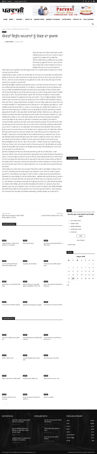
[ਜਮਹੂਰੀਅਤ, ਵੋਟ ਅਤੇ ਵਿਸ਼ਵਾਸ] (32, 255)
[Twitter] (91, 1)
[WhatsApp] (29, 47)
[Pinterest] (24, 47)
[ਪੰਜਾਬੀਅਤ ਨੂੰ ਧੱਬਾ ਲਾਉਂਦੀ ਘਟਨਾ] (32, 370)
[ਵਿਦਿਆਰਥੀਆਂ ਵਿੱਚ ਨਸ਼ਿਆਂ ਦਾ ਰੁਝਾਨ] (38, 431)
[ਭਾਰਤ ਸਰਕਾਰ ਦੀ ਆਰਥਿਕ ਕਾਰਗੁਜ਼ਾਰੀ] (11, 296)
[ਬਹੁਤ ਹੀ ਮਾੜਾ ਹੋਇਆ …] (53, 388)
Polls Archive (71, 244)
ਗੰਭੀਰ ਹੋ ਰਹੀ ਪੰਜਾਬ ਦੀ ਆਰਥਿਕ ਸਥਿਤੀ (11, 378)
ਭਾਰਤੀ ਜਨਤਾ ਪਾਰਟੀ (76, 229)
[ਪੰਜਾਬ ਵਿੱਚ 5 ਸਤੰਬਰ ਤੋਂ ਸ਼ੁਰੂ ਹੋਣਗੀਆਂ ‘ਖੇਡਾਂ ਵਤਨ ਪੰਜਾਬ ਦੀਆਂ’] (6, 422)
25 (73, 278)
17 (69, 275)
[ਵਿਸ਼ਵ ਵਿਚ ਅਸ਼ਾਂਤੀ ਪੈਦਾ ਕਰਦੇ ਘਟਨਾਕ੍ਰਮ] (11, 388)
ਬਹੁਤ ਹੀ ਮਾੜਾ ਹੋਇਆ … (49, 397)
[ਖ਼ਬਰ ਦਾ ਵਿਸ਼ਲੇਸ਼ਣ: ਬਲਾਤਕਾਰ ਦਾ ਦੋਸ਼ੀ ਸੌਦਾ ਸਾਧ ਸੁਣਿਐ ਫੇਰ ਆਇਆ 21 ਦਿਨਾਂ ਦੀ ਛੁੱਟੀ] (6, 431)
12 (77, 271)
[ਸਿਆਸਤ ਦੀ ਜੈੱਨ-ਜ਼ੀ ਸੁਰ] (32, 234)
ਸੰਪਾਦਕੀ (8, 29)
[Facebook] (83, 1)
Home (3, 29)
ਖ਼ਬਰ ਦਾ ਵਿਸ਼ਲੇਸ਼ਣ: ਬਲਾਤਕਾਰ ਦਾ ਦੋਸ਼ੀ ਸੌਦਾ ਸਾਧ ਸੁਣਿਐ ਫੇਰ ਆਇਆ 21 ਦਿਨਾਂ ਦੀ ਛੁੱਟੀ (20, 430)
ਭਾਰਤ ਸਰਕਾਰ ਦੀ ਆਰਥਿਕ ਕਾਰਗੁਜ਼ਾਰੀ (11, 305)
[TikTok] (89, 1)
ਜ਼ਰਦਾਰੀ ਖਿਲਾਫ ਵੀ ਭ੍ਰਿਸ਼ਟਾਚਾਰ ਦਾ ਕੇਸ (52, 215)
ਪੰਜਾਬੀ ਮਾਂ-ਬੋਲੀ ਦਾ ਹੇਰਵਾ (7, 358)
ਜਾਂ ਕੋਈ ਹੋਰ (74, 232)
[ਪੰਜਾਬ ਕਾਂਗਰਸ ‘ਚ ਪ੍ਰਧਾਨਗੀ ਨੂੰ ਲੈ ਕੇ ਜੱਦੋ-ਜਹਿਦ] (11, 275)
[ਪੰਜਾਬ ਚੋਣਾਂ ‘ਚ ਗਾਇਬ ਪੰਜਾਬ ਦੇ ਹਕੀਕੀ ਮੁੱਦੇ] (11, 329)
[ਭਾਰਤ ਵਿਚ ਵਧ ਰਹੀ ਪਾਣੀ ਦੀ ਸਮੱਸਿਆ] (38, 439)
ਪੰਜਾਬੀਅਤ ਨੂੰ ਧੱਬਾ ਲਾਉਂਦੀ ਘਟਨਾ (30, 378)
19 (77, 275)
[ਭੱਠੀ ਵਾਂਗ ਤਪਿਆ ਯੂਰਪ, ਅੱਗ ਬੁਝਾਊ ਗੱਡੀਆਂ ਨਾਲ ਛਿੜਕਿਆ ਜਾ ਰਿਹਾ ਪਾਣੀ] (32, 275)
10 (69, 271)
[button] (92, 24)
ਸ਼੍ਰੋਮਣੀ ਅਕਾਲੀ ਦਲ (76, 226)
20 (82, 275)
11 (73, 271)
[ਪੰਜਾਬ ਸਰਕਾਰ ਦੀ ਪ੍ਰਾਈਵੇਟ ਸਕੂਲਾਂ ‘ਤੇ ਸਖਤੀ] (53, 255)
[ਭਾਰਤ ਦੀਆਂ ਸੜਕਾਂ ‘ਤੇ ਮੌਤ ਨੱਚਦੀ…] (53, 349)
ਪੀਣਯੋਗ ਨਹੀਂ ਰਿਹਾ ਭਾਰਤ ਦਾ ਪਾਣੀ (51, 378)
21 (85, 275)
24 (69, 278)
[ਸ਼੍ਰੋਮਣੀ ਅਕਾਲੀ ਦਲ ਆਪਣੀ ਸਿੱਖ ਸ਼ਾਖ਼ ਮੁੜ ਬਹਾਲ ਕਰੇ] (53, 329)
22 (89, 275)
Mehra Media (10, 41)
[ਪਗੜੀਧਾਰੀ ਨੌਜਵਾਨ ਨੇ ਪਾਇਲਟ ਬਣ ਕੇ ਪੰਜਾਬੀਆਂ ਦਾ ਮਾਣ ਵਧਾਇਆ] (11, 234)
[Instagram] (86, 1)
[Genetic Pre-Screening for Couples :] (32, 296)
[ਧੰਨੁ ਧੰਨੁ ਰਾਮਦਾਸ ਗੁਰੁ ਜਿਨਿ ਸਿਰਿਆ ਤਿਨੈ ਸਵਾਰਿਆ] (38, 422)
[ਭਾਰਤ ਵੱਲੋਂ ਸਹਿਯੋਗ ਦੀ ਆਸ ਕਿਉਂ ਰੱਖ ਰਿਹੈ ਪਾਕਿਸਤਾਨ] (32, 329)
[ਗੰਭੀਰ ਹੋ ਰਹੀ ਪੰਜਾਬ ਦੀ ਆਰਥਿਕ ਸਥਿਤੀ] (11, 370)
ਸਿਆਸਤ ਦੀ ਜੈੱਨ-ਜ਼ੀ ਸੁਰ (28, 243)
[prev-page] (3, 311)
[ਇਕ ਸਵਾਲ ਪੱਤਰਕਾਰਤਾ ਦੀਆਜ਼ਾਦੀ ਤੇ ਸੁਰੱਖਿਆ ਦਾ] (32, 388)
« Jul (67, 285)
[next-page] (6, 311)
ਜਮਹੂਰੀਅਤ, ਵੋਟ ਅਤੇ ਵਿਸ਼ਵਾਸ (30, 264)
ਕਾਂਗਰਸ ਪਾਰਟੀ (74, 223)
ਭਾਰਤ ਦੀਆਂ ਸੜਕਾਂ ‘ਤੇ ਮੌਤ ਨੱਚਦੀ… (52, 358)
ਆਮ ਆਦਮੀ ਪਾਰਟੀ (76, 221)
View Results (81, 240)
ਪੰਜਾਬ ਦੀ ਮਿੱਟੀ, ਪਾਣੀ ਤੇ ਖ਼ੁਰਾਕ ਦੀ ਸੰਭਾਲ (53, 305)
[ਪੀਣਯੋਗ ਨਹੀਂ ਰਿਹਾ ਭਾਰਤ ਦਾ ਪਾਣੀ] (53, 370)
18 (73, 275)
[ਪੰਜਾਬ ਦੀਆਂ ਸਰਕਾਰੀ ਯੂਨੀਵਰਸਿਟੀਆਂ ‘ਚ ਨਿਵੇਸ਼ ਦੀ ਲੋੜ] (53, 234)
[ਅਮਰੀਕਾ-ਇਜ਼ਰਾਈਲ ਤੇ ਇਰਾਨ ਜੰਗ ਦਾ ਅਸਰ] (32, 349)
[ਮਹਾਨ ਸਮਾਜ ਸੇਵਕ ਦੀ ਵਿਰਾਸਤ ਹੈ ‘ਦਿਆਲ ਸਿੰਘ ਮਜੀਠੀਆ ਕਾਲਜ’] (11, 255)
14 (85, 271)
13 (82, 271)
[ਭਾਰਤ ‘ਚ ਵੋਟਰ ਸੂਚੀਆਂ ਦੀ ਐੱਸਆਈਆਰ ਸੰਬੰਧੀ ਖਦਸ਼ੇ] (53, 275)
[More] (33, 47)
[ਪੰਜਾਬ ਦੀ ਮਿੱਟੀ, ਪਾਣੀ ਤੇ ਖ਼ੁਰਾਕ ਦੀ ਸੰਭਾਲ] (53, 296)
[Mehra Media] (3, 42)
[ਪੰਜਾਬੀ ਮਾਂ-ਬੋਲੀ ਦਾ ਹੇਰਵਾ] (11, 349)
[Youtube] (94, 1)
